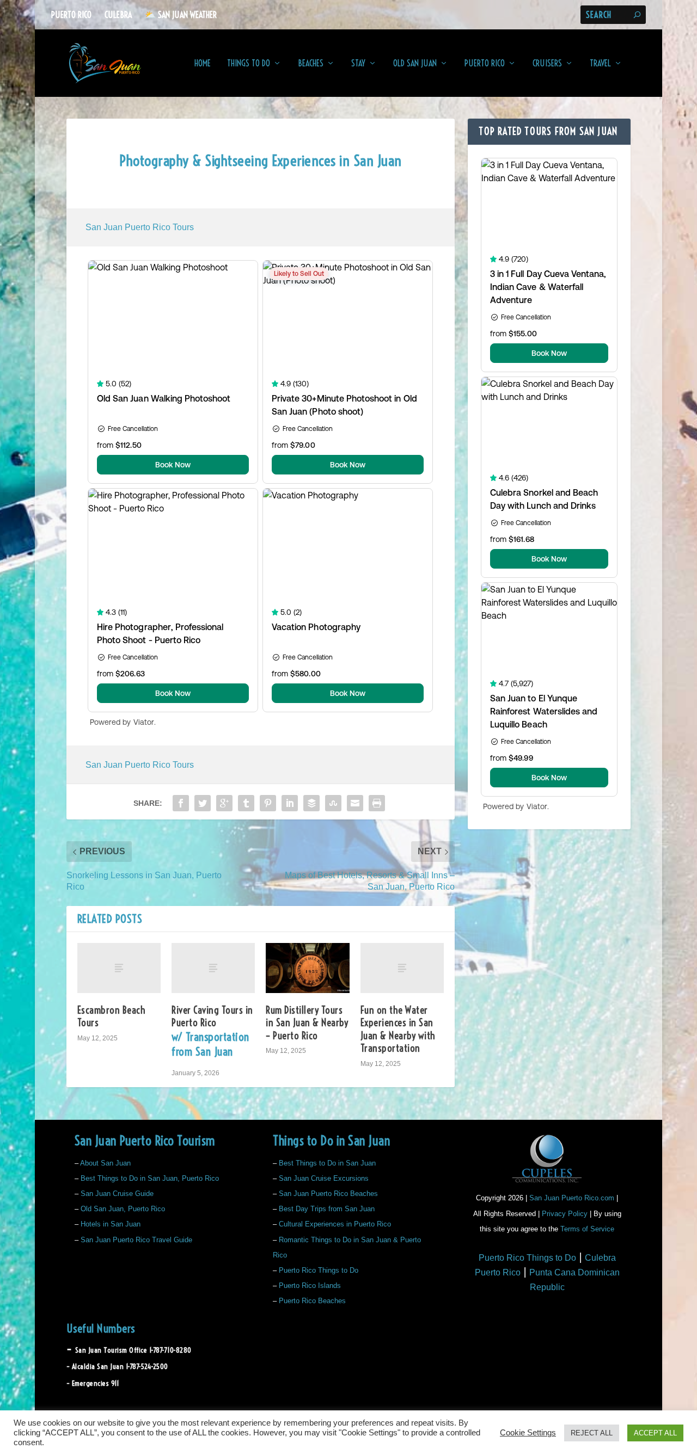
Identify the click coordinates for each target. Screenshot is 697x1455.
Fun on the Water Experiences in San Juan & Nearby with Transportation (398, 1029)
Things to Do (248, 64)
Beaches (310, 64)
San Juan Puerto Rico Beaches (328, 1193)
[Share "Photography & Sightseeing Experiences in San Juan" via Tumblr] (246, 803)
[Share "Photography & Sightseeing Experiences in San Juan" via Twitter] (202, 803)
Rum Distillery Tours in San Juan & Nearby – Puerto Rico (307, 1023)
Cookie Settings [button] (528, 1432)
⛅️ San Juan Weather (181, 14)
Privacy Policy (565, 1214)
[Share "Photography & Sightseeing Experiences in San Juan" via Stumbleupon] (333, 803)
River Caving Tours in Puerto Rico (212, 1031)
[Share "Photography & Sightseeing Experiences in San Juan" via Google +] (224, 803)
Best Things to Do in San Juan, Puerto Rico (150, 1178)
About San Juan (105, 1163)
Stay (358, 64)
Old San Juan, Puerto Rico (123, 1209)
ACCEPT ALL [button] (655, 1433)
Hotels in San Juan (110, 1224)
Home (202, 64)
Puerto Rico (71, 14)
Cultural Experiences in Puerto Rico (335, 1224)
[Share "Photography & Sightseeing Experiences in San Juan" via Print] (377, 803)
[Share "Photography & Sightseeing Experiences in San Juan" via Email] (355, 803)
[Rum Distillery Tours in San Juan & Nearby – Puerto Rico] (307, 968)
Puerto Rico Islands (310, 1285)
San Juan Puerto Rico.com (571, 1198)
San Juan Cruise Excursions (324, 1178)
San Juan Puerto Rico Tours (139, 227)
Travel (600, 64)
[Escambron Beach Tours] (119, 968)
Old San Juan (415, 64)
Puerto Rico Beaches (312, 1301)
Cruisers (547, 64)
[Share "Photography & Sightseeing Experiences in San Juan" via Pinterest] (268, 803)
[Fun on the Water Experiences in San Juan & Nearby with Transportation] (402, 968)
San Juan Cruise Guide (117, 1193)
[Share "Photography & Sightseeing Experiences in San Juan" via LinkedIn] (290, 803)
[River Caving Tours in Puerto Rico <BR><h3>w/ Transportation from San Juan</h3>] (213, 968)
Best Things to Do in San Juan (327, 1163)
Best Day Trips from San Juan (327, 1209)
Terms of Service (587, 1229)
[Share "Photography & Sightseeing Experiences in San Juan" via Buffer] (311, 803)
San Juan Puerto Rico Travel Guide (136, 1240)
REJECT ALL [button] (592, 1433)
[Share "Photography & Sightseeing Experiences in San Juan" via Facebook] (181, 803)
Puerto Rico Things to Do (318, 1270)
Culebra (118, 14)
